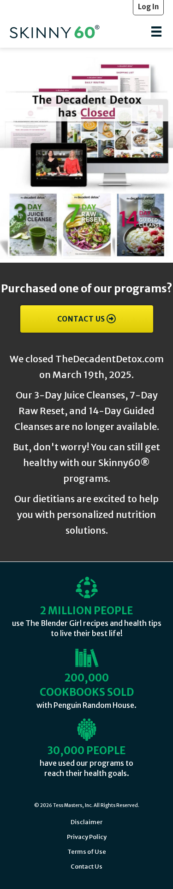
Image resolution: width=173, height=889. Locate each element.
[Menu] (156, 31)
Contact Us (86, 866)
